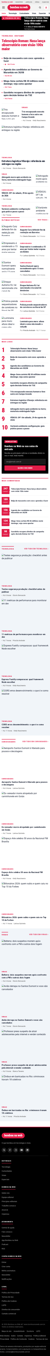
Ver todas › (43, 220)
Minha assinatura (8, 1271)
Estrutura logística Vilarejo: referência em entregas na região (28, 401)
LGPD (4, 1305)
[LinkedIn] (27, 1150)
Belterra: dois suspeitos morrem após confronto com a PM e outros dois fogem (24, 976)
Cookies (31, 1339)
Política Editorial (39, 1336)
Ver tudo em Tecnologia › (36, 549)
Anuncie (5, 1210)
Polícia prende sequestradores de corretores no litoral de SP (33, 306)
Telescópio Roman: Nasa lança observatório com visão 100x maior (36, 20)
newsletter (19, 2)
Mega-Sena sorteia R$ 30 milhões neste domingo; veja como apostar (24, 82)
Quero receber (25, 468)
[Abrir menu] (3, 7)
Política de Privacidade (10, 1293)
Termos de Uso (7, 1297)
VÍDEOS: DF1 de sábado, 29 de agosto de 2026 (28, 418)
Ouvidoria (30, 1331)
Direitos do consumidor (11, 1309)
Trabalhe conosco (9, 1206)
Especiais (42, 13)
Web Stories (5, 1336)
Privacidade (4, 1339)
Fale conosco (7, 1232)
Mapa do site (6, 1331)
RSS (3, 1249)
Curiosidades (24, 13)
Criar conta (6, 1266)
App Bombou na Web (10, 1240)
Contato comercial (9, 1314)
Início (4, 13)
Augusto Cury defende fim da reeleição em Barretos (32, 231)
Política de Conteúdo (19, 1339)
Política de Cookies (9, 1301)
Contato (20, 1336)
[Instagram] (15, 1150)
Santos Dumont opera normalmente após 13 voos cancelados (31, 269)
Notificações (7, 1279)
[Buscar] (40, 7)
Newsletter (6, 1236)
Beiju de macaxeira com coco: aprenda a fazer (24, 59)
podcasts (29, 2)
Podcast (5, 1244)
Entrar (4, 1262)
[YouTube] (21, 1150)
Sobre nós (6, 1193)
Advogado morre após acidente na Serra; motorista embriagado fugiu (16, 178)
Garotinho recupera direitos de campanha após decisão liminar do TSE (24, 94)
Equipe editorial (8, 1197)
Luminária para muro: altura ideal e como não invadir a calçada (32, 324)
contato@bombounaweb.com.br (17, 1352)
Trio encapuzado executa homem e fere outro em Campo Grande (33, 114)
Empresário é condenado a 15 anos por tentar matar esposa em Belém (33, 249)
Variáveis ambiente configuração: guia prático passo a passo (16, 210)
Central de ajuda (8, 1228)
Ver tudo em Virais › (38, 934)
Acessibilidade (19, 1331)
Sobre (13, 1336)
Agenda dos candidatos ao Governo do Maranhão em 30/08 (23, 71)
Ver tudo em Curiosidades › (35, 742)
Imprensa (5, 1214)
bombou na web (7, 2)
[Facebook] (10, 1150)
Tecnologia (13, 13)
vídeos (37, 2)
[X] (4, 1150)
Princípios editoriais (9, 1201)
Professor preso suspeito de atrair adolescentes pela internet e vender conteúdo (24, 1066)
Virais (34, 13)
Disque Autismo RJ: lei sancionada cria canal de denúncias (30, 288)
